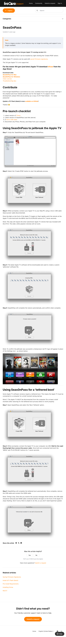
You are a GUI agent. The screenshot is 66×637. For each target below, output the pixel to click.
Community (38, 3)
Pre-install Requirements (11, 584)
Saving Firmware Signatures (12, 577)
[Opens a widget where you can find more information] (59, 634)
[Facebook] (16, 543)
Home (31, 3)
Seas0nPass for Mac (9, 75)
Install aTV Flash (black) (10, 580)
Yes (30, 555)
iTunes (18, 115)
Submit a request (50, 3)
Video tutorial (7, 79)
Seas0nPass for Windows (11, 77)
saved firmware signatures (39, 59)
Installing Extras (8, 587)
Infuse (50, 67)
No (36, 555)
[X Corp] (18, 543)
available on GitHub (31, 101)
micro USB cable (11, 119)
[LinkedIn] (21, 543)
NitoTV (5, 591)
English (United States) (46, 631)
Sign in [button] (60, 3)
